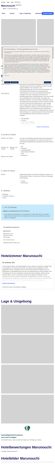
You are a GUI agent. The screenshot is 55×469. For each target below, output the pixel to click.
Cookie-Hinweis (30, 66)
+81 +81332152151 (8, 240)
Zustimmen (47, 82)
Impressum (6, 75)
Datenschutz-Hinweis (36, 67)
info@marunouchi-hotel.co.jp (11, 242)
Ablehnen (7, 82)
